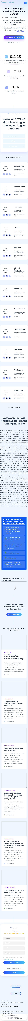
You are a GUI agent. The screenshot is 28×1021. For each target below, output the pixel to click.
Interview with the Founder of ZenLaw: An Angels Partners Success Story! (13, 546)
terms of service (9, 959)
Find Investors (4, 17)
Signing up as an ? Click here (14, 933)
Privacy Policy (4, 1013)
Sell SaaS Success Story (12, 553)
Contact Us (10, 1013)
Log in (15, 993)
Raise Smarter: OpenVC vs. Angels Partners (13, 749)
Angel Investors (13, 17)
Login (14, 972)
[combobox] (14, 136)
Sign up (16, 986)
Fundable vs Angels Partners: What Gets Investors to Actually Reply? (14, 657)
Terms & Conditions (20, 1011)
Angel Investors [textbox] (13, 146)
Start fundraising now (14, 614)
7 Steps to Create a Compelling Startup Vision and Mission (13, 703)
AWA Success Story (11, 558)
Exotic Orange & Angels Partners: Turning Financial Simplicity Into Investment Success (13, 530)
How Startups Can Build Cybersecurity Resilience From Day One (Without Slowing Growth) (13, 796)
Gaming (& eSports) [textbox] (13, 136)
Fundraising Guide (5, 1011)
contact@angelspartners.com (10, 1006)
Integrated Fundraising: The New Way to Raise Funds (14, 891)
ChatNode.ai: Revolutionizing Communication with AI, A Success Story (13, 539)
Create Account (14, 962)
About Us (12, 1011)
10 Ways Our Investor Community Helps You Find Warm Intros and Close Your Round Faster (14, 844)
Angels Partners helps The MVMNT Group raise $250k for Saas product (13, 564)
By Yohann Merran (10, 674)
